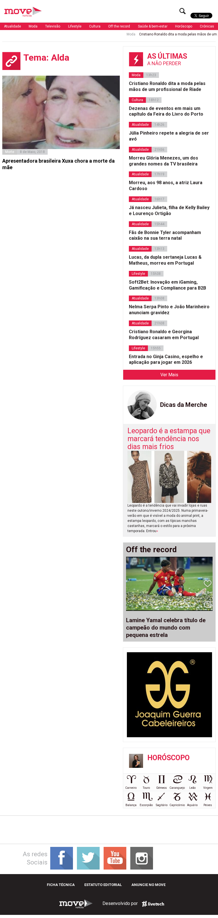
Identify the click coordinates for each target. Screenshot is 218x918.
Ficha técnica (61, 885)
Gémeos (161, 787)
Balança (131, 805)
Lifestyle (74, 26)
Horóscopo (183, 26)
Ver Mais (169, 374)
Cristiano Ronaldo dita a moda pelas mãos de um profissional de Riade (167, 86)
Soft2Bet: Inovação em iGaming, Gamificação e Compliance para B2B (167, 285)
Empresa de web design (153, 904)
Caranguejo (177, 787)
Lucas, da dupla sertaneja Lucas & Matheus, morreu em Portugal (165, 260)
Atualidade (12, 26)
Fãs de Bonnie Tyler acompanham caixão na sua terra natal (165, 235)
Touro (146, 787)
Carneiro (131, 787)
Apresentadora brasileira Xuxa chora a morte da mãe (58, 164)
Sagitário (161, 805)
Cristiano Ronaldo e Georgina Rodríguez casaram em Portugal (164, 334)
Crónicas (207, 26)
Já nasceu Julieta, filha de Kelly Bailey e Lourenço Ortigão (169, 210)
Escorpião (146, 805)
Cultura (94, 26)
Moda (33, 26)
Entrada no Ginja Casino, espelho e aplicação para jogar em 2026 (166, 359)
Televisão (52, 26)
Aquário (192, 805)
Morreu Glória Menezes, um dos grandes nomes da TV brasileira (163, 161)
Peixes (208, 805)
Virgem (208, 787)
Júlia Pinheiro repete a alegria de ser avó (169, 136)
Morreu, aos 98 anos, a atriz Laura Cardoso (165, 185)
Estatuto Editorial (103, 885)
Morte (9, 152)
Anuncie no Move (148, 885)
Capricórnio (177, 805)
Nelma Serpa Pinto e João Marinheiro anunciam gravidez (169, 309)
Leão (192, 787)
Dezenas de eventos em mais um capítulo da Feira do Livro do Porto (166, 111)
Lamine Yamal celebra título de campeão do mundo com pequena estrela (166, 627)
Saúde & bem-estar (152, 26)
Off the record (119, 26)
